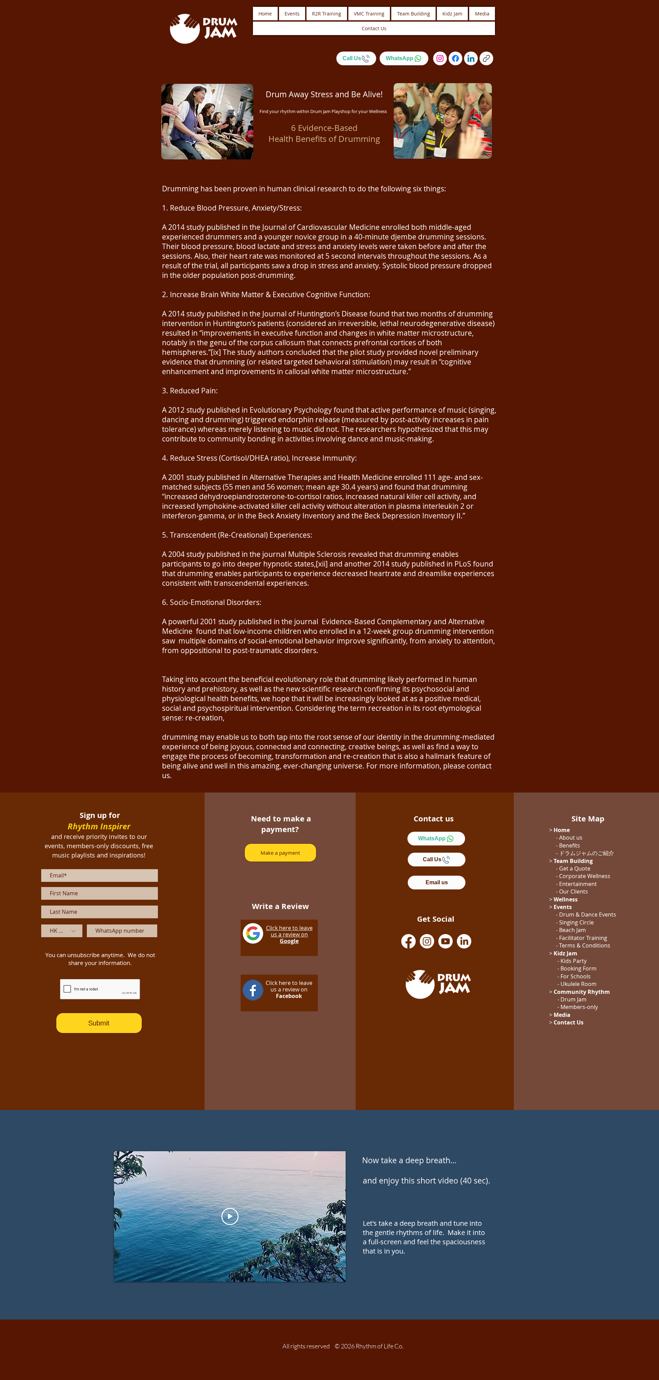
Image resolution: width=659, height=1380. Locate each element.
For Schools (575, 976)
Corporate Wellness (584, 876)
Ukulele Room (578, 984)
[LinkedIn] (471, 58)
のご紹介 (603, 853)
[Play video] (230, 1216)
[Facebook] (455, 58)
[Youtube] (445, 941)
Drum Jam (573, 999)
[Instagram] (440, 58)
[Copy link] (486, 58)
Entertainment (578, 884)
